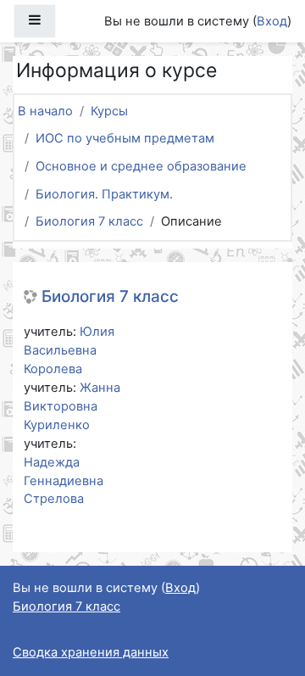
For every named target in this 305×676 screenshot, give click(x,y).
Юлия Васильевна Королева (69, 350)
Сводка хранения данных (91, 652)
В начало (45, 111)
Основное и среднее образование (141, 166)
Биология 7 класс (89, 221)
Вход (272, 21)
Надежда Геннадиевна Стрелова (63, 481)
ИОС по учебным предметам (125, 138)
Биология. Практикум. (104, 194)
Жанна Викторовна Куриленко (72, 406)
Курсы (109, 111)
